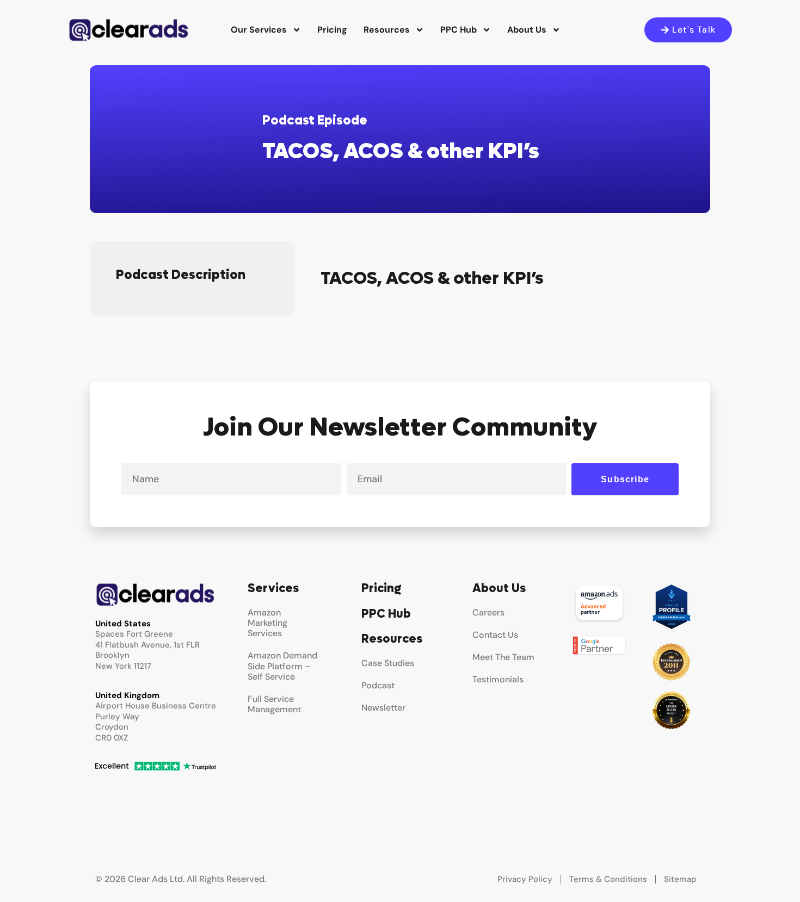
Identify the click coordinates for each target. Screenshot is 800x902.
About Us (526, 29)
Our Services (259, 29)
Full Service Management (274, 704)
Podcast (378, 685)
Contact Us (495, 634)
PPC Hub (458, 29)
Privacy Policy (524, 879)
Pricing (332, 29)
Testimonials (498, 679)
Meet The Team (503, 657)
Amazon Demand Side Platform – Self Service (282, 666)
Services (273, 588)
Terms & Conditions (608, 879)
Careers (488, 612)
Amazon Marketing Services (267, 623)
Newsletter (383, 707)
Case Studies (387, 663)
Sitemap (680, 879)
